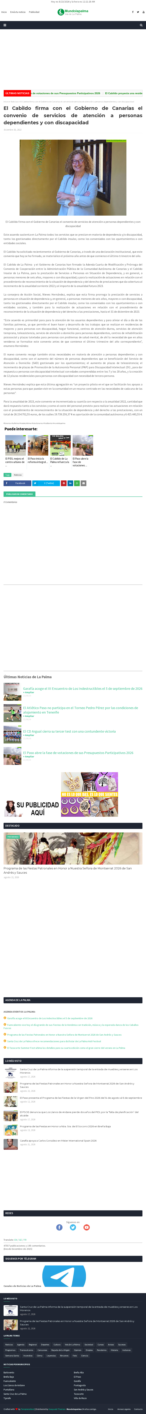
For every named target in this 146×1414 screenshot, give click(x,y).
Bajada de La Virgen (60, 1350)
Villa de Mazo (80, 1398)
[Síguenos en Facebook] (59, 1229)
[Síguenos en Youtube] (87, 1229)
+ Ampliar (28, 692)
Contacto (138, 1409)
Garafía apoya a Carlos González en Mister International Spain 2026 (58, 1140)
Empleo (89, 1350)
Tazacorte (79, 1393)
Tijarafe (7, 1398)
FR (25, 1239)
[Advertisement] (73, 60)
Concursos (42, 1350)
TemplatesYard (27, 1409)
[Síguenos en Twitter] (73, 1229)
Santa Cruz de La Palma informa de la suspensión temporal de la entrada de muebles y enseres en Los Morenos (78, 1071)
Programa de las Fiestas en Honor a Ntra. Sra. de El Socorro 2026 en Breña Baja (65, 1126)
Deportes (45, 1344)
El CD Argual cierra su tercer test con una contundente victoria (69, 731)
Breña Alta (79, 1372)
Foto (75, 1355)
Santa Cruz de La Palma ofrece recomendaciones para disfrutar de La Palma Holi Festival (53, 1041)
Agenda (20, 1344)
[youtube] (143, 12)
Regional (33, 1344)
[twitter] (138, 12)
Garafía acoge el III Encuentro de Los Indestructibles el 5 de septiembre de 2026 (82, 688)
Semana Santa (12, 1355)
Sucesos (122, 1344)
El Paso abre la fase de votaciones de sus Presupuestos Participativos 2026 (78, 752)
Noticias (14, 101)
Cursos (101, 1344)
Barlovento (9, 1372)
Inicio (6, 101)
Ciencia (84, 1355)
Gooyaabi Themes (57, 1409)
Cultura (57, 1344)
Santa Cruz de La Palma (15, 1393)
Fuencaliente (10, 1381)
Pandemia (101, 1350)
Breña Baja (9, 1376)
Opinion (77, 1350)
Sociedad (89, 1344)
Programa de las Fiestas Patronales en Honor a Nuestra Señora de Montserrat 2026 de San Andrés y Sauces (68, 870)
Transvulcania (26, 1350)
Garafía (77, 1381)
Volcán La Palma (72, 1344)
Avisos (111, 1344)
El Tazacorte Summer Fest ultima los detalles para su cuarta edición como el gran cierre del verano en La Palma (65, 1047)
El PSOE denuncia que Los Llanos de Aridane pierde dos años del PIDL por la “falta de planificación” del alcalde (79, 1114)
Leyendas (51, 1355)
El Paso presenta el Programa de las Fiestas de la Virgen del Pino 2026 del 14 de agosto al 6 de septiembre (81, 1097)
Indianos (126, 1350)
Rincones (64, 1355)
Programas (10, 1350)
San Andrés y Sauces (83, 1389)
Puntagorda (80, 1385)
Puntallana (9, 1389)
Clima (39, 1355)
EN (15, 1239)
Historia (114, 1350)
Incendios (28, 1355)
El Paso (77, 1376)
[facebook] (132, 12)
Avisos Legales (124, 1409)
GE (20, 1239)
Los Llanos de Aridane (14, 1385)
